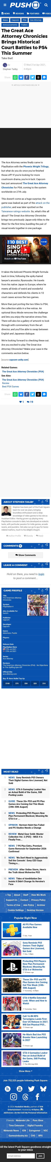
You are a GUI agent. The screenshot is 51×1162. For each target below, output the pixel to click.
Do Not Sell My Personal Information (31, 1113)
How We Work (38, 895)
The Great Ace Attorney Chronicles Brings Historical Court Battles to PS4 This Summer (24, 42)
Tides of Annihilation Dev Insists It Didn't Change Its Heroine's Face (26, 881)
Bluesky (29, 536)
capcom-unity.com (18, 359)
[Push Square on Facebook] (37, 1097)
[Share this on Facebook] (26, 77)
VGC (45, 1130)
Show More (25, 1071)
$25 (35, 683)
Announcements (10, 25)
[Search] (46, 5)
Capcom (15, 20)
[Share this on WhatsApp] (15, 77)
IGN (24, 1130)
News (5, 20)
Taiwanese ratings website (15, 211)
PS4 (24, 20)
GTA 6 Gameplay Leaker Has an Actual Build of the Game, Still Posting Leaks (27, 792)
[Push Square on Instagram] (13, 1097)
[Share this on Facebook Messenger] (44, 77)
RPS (40, 1135)
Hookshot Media (22, 1107)
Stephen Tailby (10, 69)
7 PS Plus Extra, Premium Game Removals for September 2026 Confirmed (27, 849)
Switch (5, 613)
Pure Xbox (38, 1120)
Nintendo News (11, 1130)
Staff (25, 895)
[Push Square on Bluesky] (43, 1089)
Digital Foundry (35, 1125)
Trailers (24, 25)
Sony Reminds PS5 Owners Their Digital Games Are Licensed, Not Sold (27, 780)
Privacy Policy (38, 900)
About (17, 895)
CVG (33, 1135)
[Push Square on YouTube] (19, 1089)
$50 (26, 683)
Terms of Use (13, 905)
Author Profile (14, 536)
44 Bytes (35, 1110)
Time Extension (16, 1125)
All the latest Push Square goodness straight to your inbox (25, 1148)
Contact (24, 900)
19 (31, 402)
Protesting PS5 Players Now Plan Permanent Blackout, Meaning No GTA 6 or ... (28, 816)
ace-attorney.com (10, 674)
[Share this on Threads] (38, 77)
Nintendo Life (23, 1120)
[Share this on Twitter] (32, 77)
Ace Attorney (36, 20)
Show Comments (27, 555)
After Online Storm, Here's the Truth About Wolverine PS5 (27, 871)
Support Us (11, 900)
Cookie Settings (16, 910)
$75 (16, 683)
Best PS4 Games (10, 386)
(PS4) (23, 371)
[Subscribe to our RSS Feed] (7, 1089)
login (41, 574)
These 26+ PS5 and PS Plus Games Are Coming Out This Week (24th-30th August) (26, 804)
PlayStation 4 (8, 606)
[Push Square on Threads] (25, 1097)
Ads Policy (28, 905)
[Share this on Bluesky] (21, 77)
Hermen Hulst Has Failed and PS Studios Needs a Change (26, 826)
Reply (40, 536)
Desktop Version (35, 910)
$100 (7, 683)
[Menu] (5, 5)
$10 (43, 683)
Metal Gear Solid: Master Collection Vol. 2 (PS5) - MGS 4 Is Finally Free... (25, 837)
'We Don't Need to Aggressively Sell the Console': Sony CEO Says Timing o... (28, 860)
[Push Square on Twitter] (31, 1089)
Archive (41, 905)
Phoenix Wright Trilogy (36, 166)
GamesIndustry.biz (18, 1135)
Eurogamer (34, 1130)
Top (9, 895)
